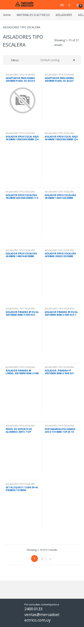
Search (62, 5)
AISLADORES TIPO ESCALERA (20, 74)
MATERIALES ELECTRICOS (33, 15)
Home (7, 15)
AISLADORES (64, 15)
